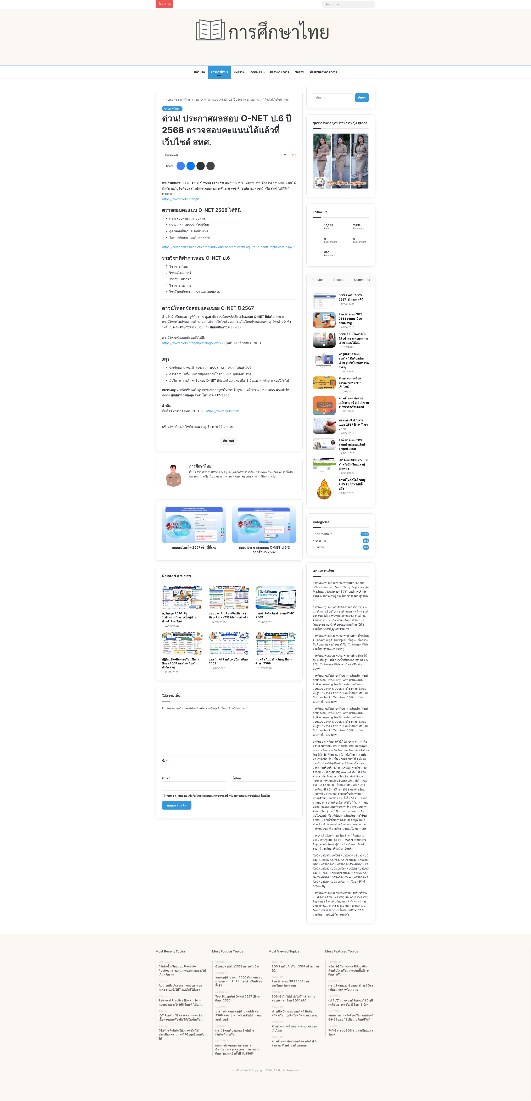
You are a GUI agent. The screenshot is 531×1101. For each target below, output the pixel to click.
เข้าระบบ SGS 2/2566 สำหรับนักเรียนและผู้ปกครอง (353, 464)
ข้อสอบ (299, 72)
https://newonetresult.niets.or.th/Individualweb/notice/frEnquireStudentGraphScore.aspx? (228, 247)
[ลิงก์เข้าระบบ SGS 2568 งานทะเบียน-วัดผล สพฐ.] (324, 320)
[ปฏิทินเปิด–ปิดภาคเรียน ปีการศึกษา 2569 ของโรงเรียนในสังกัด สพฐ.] (182, 643)
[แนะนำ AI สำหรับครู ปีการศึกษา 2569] (229, 643)
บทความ (239, 72)
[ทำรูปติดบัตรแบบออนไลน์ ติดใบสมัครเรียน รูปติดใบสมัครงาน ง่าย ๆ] (324, 360)
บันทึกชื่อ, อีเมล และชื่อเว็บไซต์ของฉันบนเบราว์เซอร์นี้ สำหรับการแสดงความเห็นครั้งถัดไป (218, 796)
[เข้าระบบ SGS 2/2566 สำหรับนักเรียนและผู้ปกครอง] (324, 465)
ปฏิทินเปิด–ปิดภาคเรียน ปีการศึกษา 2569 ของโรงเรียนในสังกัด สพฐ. (180, 663)
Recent (338, 280)
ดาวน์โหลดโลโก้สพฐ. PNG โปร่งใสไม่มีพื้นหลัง (352, 484)
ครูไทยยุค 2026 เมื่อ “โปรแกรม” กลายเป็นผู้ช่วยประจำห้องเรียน (179, 617)
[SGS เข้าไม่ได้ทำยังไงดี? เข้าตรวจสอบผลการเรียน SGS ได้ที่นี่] (324, 340)
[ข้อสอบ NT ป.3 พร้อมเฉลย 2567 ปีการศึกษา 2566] (324, 426)
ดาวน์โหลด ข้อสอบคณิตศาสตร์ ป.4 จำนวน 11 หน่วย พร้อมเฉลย (354, 402)
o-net (229, 440)
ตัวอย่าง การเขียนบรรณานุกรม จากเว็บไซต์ (350, 382)
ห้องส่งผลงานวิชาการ (323, 72)
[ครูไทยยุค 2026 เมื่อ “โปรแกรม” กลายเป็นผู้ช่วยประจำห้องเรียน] (182, 597)
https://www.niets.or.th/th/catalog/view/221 (193, 343)
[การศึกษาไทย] (265, 29)
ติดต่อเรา (256, 72)
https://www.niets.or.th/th (180, 199)
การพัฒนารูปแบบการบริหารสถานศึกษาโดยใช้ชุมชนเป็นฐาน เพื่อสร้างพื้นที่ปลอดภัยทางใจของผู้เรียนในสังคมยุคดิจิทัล (340, 660)
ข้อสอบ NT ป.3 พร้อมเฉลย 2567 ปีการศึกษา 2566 (353, 424)
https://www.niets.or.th (222, 411)
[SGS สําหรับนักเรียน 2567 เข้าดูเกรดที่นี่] (324, 301)
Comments (362, 280)
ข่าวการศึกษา (219, 72)
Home (169, 99)
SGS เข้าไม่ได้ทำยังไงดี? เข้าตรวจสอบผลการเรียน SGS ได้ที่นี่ (353, 338)
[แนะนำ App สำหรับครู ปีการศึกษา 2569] (276, 643)
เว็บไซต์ (236, 778)
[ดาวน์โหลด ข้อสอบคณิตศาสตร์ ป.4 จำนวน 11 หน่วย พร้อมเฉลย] (324, 405)
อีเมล (166, 778)
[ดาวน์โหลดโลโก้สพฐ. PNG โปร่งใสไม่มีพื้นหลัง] (324, 489)
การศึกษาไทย (200, 466)
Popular (317, 280)
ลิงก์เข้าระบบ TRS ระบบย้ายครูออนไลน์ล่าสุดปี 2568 (352, 444)
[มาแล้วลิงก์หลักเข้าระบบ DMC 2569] (276, 597)
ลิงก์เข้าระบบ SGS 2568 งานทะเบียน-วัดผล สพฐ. (351, 318)
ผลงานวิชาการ (279, 72)
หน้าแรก (199, 72)
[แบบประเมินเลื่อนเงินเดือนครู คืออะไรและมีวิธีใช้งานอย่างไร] (229, 597)
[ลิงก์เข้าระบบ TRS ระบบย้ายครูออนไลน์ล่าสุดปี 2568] (324, 444)
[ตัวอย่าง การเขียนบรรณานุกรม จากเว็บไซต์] (324, 382)
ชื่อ (165, 760)
